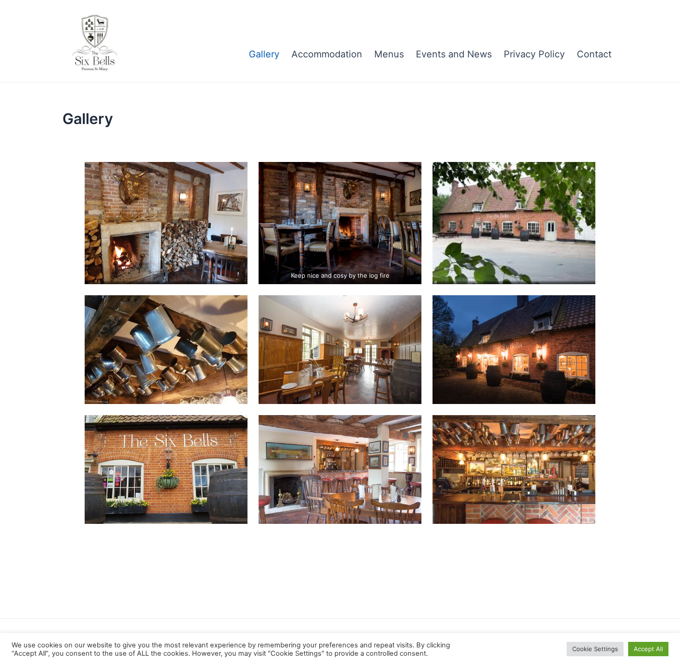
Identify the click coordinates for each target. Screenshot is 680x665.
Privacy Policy (534, 54)
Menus (389, 54)
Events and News (454, 54)
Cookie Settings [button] (595, 649)
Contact (594, 54)
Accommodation (326, 54)
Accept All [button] (648, 649)
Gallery (264, 54)
